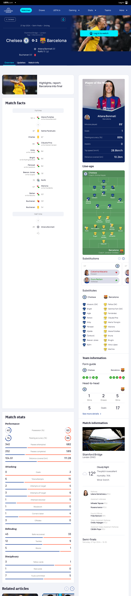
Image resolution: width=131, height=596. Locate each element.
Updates (21, 63)
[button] (74, 10)
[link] (26, 10)
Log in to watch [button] (101, 33)
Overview (9, 63)
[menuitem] (27, 10)
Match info (34, 63)
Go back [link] (11, 19)
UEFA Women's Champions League (8, 10)
